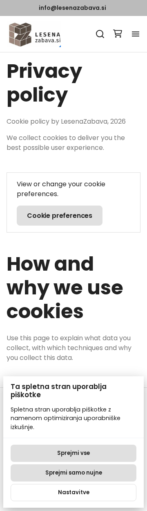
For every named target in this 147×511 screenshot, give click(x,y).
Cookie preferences (59, 215)
